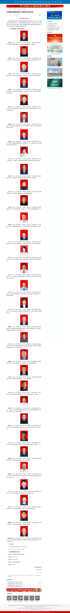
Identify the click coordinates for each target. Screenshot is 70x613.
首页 (15, 1)
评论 (21, 1)
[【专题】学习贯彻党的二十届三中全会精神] (55, 42)
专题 (60, 1)
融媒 (23, 1)
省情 (46, 1)
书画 (55, 1)
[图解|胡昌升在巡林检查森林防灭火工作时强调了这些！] (55, 87)
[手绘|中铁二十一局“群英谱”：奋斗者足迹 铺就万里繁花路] (55, 76)
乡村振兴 (29, 1)
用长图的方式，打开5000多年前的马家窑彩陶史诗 (54, 67)
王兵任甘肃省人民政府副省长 (52, 23)
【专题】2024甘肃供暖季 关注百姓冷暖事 (54, 54)
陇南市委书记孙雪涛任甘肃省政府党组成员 (14, 586)
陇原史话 (36, 1)
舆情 (44, 1)
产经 (58, 1)
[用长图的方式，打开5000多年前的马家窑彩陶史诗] (55, 66)
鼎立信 (40, 1)
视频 (26, 1)
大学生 (52, 1)
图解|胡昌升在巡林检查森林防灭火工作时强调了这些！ (55, 88)
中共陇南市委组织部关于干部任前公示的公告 (15, 582)
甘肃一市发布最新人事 (51, 25)
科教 (49, 1)
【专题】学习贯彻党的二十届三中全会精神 (54, 43)
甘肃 (18, 1)
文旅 (33, 1)
